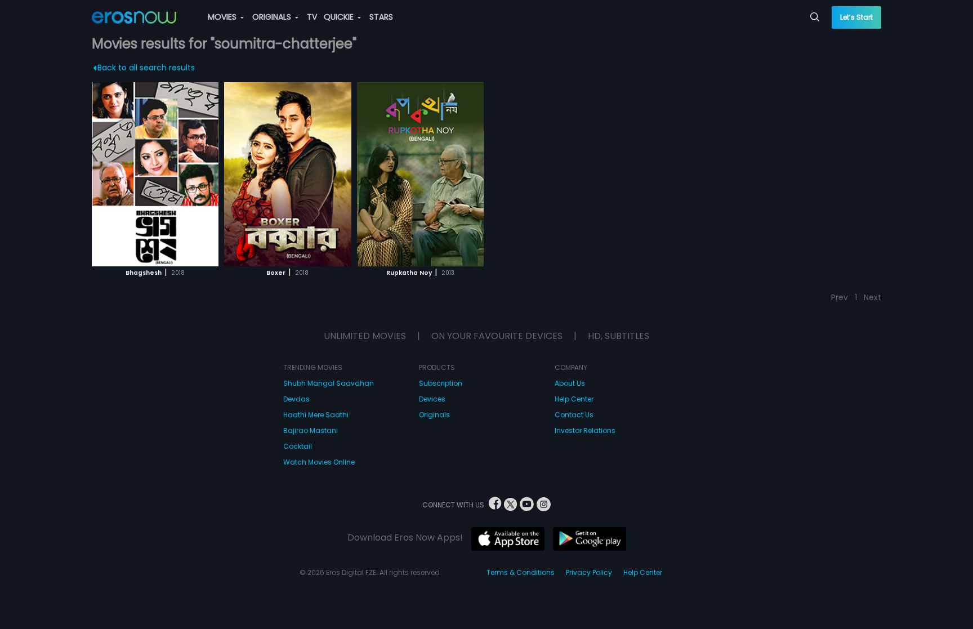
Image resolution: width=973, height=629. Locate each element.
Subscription (440, 383)
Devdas (296, 399)
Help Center (574, 399)
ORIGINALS (272, 17)
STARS (381, 17)
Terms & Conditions (520, 572)
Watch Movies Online (319, 462)
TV (312, 17)
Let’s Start (856, 17)
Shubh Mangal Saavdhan (328, 383)
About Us (570, 383)
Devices (432, 399)
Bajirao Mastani (310, 430)
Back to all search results (146, 67)
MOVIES (223, 17)
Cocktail (297, 446)
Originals (434, 415)
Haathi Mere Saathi (316, 415)
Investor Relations (585, 430)
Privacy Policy (589, 572)
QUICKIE (340, 17)
